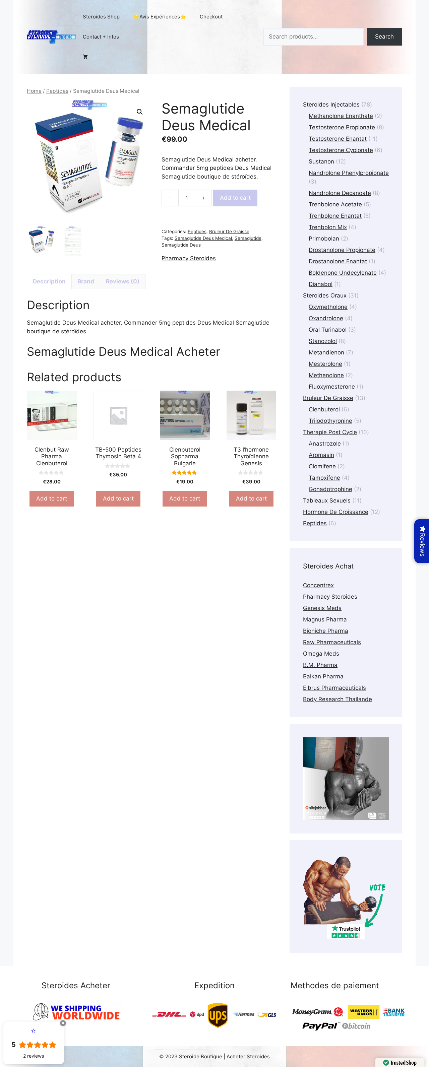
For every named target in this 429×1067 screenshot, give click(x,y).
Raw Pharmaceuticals (332, 642)
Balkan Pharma (323, 676)
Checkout (211, 16)
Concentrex (318, 585)
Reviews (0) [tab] (122, 281)
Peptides (57, 91)
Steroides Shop (101, 16)
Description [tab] (49, 281)
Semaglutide (248, 238)
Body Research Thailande (337, 699)
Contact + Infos (101, 37)
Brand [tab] (85, 281)
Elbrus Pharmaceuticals (334, 687)
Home (34, 91)
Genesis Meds (322, 608)
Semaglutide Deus (181, 245)
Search (384, 36)
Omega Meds (321, 653)
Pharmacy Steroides (189, 258)
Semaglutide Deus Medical (203, 238)
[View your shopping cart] (85, 57)
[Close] (63, 1023)
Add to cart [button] (51, 498)
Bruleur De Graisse (229, 231)
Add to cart (235, 197)
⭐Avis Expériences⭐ (159, 16)
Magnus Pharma (325, 619)
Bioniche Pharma (325, 630)
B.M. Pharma (320, 665)
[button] (140, 112)
